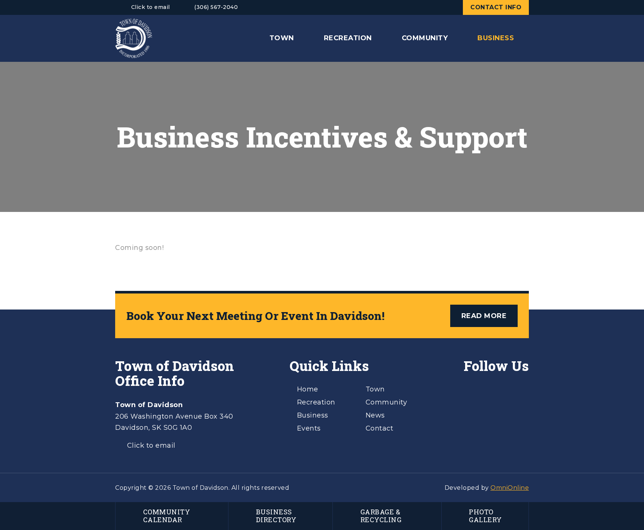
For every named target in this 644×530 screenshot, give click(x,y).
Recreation (316, 402)
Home (307, 389)
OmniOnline (509, 487)
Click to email (150, 7)
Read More (484, 316)
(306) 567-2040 (216, 7)
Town (375, 389)
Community (386, 402)
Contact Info (495, 7)
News (375, 415)
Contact (380, 428)
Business (312, 415)
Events (309, 428)
